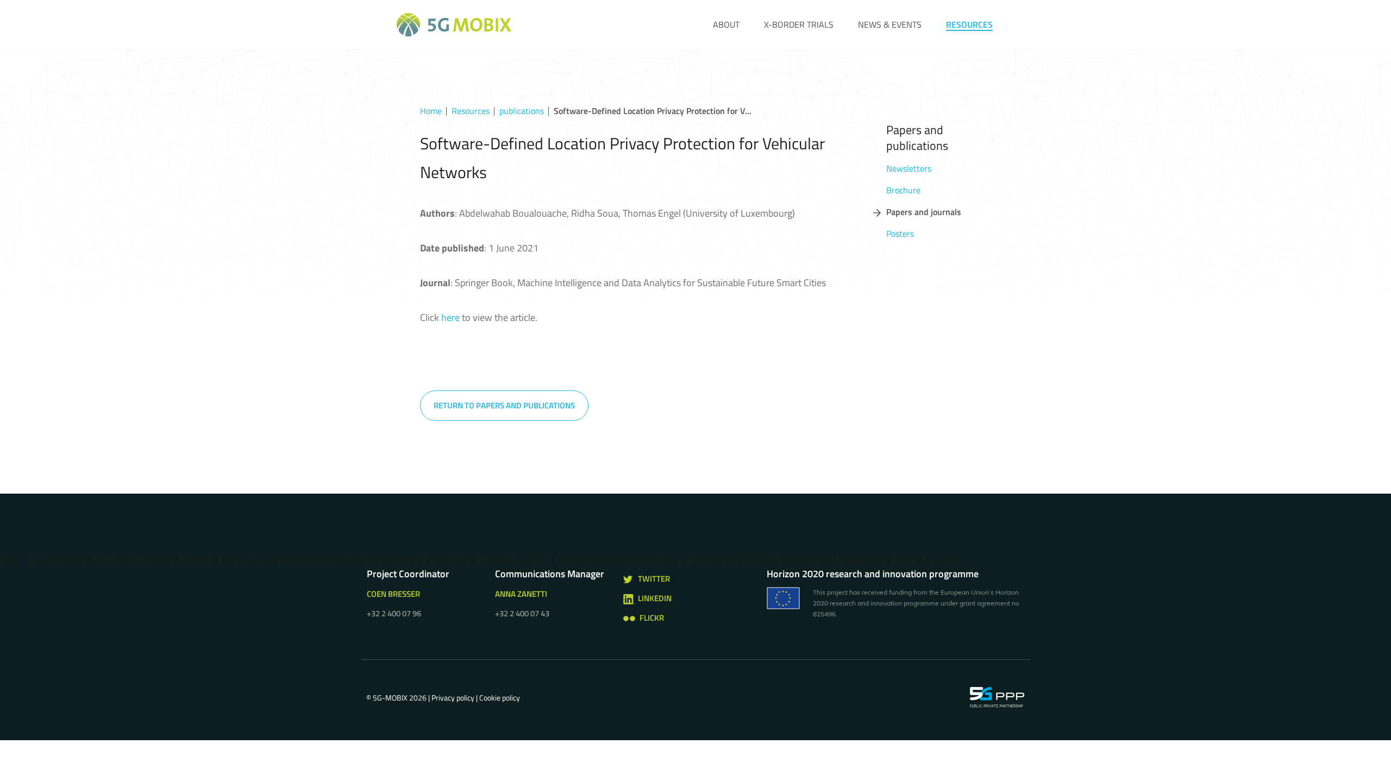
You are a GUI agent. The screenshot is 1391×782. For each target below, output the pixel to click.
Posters (900, 233)
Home (431, 110)
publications (521, 110)
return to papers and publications (504, 405)
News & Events (890, 24)
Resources (969, 24)
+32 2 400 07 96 (394, 613)
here (450, 317)
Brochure (903, 190)
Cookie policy (499, 697)
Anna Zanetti (521, 594)
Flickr (652, 617)
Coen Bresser (393, 594)
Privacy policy (452, 697)
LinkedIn (655, 598)
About (726, 24)
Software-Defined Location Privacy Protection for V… (652, 110)
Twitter (654, 578)
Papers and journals (923, 211)
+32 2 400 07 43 (522, 613)
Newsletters (908, 168)
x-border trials (799, 24)
